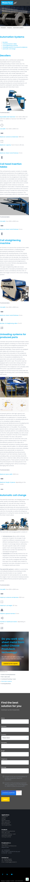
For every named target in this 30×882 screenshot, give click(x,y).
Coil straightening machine (10, 45)
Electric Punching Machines (8, 831)
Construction (5, 816)
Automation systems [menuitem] (6, 681)
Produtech (3, 27)
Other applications (6, 822)
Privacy (3, 880)
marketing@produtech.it (11, 862)
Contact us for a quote (11, 663)
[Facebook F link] (2, 874)
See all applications (6, 825)
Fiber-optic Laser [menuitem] (5, 677)
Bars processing (6, 823)
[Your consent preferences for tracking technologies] (27, 879)
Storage (4, 819)
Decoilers (5, 42)
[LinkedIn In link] (7, 874)
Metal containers (6, 820)
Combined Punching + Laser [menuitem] (8, 679)
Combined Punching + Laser (9, 834)
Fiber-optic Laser (6, 832)
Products (9, 27)
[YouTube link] (11, 874)
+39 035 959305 (8, 859)
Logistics (4, 818)
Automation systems (18, 27)
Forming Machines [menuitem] (6, 683)
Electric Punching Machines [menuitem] (8, 674)
